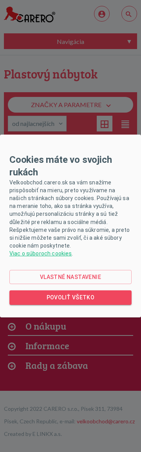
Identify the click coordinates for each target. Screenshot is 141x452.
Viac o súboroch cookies (40, 253)
